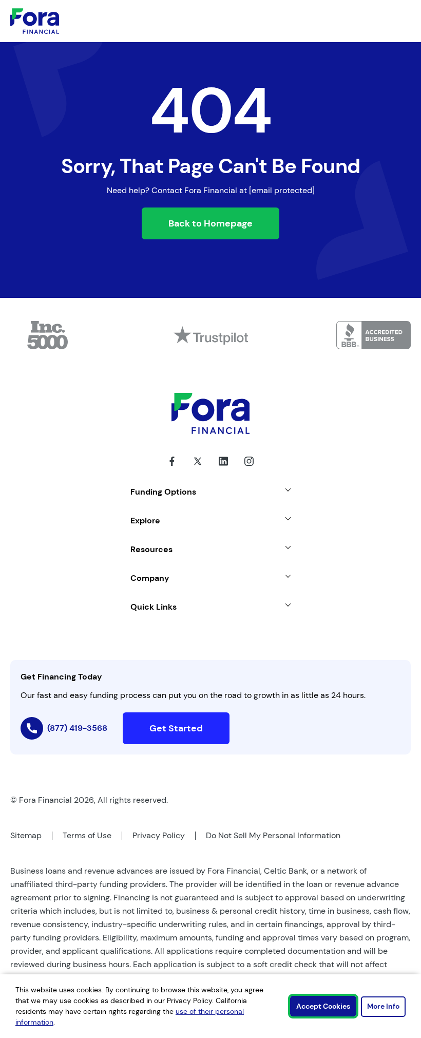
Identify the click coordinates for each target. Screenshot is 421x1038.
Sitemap (26, 835)
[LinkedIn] (223, 469)
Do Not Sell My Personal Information (273, 835)
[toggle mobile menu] (371, 21)
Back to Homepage (210, 223)
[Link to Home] (34, 21)
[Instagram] (249, 469)
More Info (383, 1006)
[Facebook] (172, 469)
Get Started (176, 728)
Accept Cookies (323, 1006)
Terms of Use (87, 835)
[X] (197, 469)
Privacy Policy (158, 835)
